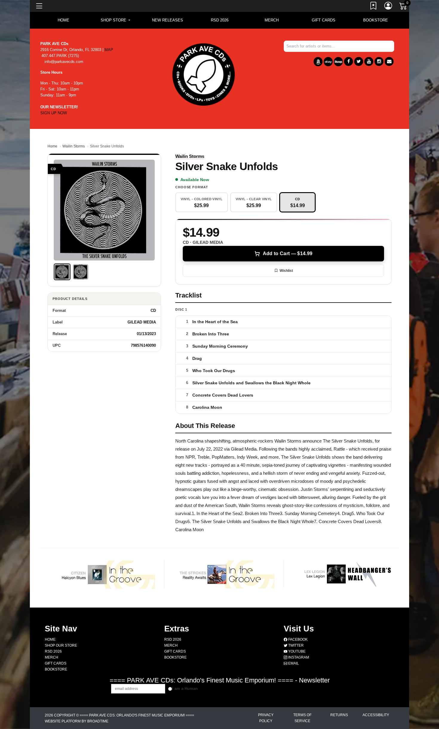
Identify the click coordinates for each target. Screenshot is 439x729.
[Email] (389, 61)
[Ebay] (328, 61)
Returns (339, 715)
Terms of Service (302, 718)
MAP (109, 49)
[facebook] (348, 61)
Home (52, 146)
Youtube (296, 651)
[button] (115, 20)
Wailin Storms (73, 146)
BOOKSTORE (375, 20)
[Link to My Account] (388, 6)
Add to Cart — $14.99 (287, 253)
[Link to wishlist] (373, 6)
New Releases (167, 20)
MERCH (272, 20)
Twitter (295, 645)
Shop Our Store (61, 645)
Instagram (298, 657)
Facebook (297, 639)
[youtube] (369, 61)
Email (293, 663)
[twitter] (359, 61)
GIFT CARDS (323, 20)
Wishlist (286, 271)
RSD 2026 (219, 20)
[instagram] (379, 61)
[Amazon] (318, 61)
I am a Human (185, 688)
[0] (403, 7)
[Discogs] (338, 61)
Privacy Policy (266, 718)
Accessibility (376, 715)
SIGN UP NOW (53, 113)
